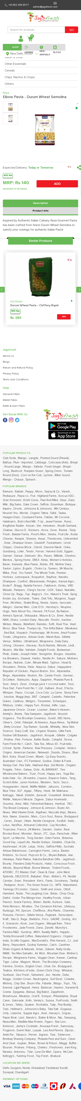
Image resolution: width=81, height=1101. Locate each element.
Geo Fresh (23, 974)
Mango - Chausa (13, 479)
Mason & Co (48, 615)
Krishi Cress (31, 500)
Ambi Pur (9, 1034)
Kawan (61, 957)
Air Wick (40, 953)
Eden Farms (53, 838)
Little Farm (65, 731)
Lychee (48, 475)
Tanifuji (74, 880)
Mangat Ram (55, 923)
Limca (56, 850)
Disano (66, 752)
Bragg (18, 585)
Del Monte (16, 301)
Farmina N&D (11, 932)
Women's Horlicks (61, 560)
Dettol (7, 897)
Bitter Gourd (62, 475)
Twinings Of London (15, 889)
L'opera (42, 778)
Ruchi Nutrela (47, 645)
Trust (32, 773)
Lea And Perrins (53, 1030)
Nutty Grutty (63, 949)
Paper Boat (10, 1017)
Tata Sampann (33, 714)
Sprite (17, 748)
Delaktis (57, 842)
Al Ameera (41, 722)
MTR (59, 885)
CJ (70, 940)
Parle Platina (23, 859)
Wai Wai (19, 649)
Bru (40, 555)
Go (20, 778)
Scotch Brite (11, 782)
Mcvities (27, 906)
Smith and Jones (51, 889)
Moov (39, 491)
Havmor (59, 987)
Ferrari (40, 551)
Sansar (19, 555)
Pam (18, 739)
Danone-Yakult (53, 547)
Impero (7, 508)
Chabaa (8, 530)
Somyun (46, 996)
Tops (66, 983)
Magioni (26, 962)
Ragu (20, 594)
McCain (68, 1051)
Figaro (49, 1021)
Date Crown (31, 504)
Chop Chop (67, 893)
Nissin (38, 833)
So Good (21, 855)
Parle (31, 667)
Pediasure (9, 496)
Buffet (73, 1043)
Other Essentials (15, 63)
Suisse (50, 1000)
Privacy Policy (11, 373)
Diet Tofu (47, 598)
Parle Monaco (12, 906)
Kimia (44, 560)
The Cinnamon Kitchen (48, 906)
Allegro (8, 607)
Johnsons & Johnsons (38, 508)
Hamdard (9, 893)
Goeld (52, 718)
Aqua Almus (57, 722)
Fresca (22, 829)
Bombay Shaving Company (20, 1039)
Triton (18, 769)
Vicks (41, 846)
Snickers (34, 530)
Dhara (15, 619)
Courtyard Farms (32, 517)
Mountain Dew (56, 953)
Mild (26, 803)
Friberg (31, 1047)
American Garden (25, 752)
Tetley (19, 1004)
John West (63, 872)
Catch (29, 744)
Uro (46, 594)
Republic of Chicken (16, 671)
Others (9, 83)
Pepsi (19, 692)
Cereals (10, 70)
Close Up (9, 594)
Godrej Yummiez (37, 944)
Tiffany (38, 790)
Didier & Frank (62, 761)
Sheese (31, 538)
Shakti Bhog (31, 602)
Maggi (63, 1043)
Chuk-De (70, 842)
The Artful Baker (53, 628)
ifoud (59, 688)
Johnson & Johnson (43, 808)
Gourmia (8, 803)
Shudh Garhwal (67, 525)
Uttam (28, 821)
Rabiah (19, 491)
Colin (28, 662)
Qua (53, 833)
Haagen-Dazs (12, 517)
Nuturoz (41, 667)
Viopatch (22, 632)
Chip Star (20, 983)
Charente (69, 910)
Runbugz (9, 910)
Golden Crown (22, 979)
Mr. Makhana (60, 790)
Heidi (47, 790)
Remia (44, 602)
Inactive (67, 619)
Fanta (49, 880)
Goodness (61, 880)
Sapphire (46, 679)
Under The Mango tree (27, 897)
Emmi (60, 615)
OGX (50, 590)
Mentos (8, 560)
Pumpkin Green (34, 471)
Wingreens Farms (25, 957)
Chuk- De (50, 966)
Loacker (42, 709)
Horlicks (8, 577)
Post (14, 573)
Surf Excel (56, 979)
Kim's (40, 880)
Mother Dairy (63, 564)
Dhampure (9, 581)
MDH (37, 932)
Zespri (18, 821)
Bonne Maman (41, 867)
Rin (41, 675)
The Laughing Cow (37, 893)
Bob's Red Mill (27, 521)
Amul (18, 803)
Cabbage (41, 462)
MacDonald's (40, 940)
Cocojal (29, 692)
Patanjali (28, 722)
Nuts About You (21, 611)
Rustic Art (63, 808)
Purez (68, 521)
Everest (8, 987)
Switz (71, 821)
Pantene (28, 748)
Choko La (40, 568)
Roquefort (38, 577)
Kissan (30, 525)
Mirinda (62, 645)
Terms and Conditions (16, 379)
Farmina (8, 966)
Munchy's (61, 927)
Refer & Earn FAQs (14, 406)
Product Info (41, 210)
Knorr (21, 885)
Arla (5, 816)
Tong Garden (35, 838)
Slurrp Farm (71, 692)
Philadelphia (61, 996)
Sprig (74, 594)
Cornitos (66, 786)
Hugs (6, 611)
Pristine (9, 739)
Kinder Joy (10, 598)
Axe (71, 855)
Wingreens (47, 641)
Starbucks (23, 679)
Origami (71, 765)
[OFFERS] (29, 47)
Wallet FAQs (10, 400)
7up (28, 594)
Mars (34, 816)
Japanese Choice (14, 709)
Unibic (19, 705)
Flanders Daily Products (28, 863)
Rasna (59, 816)
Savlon (7, 568)
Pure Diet (9, 688)
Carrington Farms (40, 850)
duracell (41, 795)
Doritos (19, 966)
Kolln (29, 1000)
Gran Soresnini (12, 500)
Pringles (52, 581)
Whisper (8, 692)
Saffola (44, 504)
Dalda (15, 654)
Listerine (16, 1013)
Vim (39, 525)
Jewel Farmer (54, 521)
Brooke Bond (11, 833)
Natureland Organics (48, 936)
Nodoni (32, 675)
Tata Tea (39, 744)
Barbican (47, 987)
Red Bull (9, 632)
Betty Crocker (13, 726)
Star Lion (60, 1021)
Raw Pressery (44, 748)
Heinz (36, 987)
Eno (53, 671)
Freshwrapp (37, 632)
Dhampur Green (23, 542)
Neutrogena (41, 979)
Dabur (52, 667)
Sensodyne (65, 915)
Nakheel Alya (41, 765)
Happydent (64, 667)
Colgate (72, 735)
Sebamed (37, 974)
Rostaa (46, 705)
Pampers (20, 590)
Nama (14, 816)
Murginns (60, 598)
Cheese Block (23, 547)
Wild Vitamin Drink (23, 812)
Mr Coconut (62, 517)
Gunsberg (9, 551)
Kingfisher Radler (14, 525)
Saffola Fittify (54, 846)
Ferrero (20, 915)
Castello (57, 696)
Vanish (66, 491)
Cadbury (18, 701)
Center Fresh (53, 675)
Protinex (19, 1047)
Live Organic (37, 923)
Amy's (15, 684)
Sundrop (26, 932)
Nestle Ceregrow (44, 821)
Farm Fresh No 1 (13, 744)
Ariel (44, 1013)
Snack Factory (23, 902)
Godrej (66, 919)
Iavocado (66, 602)
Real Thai (62, 624)
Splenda (8, 876)
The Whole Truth (44, 573)
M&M (6, 953)
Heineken (49, 525)
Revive (63, 530)
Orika (67, 547)
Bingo (7, 675)
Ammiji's (8, 714)
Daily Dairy (62, 641)
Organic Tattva (39, 513)
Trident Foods (61, 867)
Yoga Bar (69, 773)
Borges (59, 654)
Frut (33, 496)
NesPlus (17, 825)
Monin (36, 962)
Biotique (70, 504)
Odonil (38, 547)
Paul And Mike (49, 500)
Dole (37, 769)
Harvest (38, 611)
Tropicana (9, 829)
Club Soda (10, 458)
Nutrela (18, 662)
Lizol (22, 1017)
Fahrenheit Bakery (42, 803)
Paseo (48, 555)
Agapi (28, 790)
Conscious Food (64, 863)
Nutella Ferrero (33, 585)
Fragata (8, 769)
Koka (13, 756)
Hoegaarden (11, 786)
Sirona (68, 739)
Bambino (35, 919)
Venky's (39, 1000)
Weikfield (29, 624)
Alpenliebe (19, 675)
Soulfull (61, 821)
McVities (16, 602)
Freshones (56, 1047)
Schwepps (60, 701)
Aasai (42, 538)
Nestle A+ (49, 658)
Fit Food (49, 611)
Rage (24, 919)
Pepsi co (23, 496)
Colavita (69, 979)
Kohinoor (9, 1026)
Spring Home (22, 560)
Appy (35, 679)
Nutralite (70, 590)
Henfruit (60, 803)
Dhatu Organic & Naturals (19, 949)
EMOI (36, 560)
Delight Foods (46, 649)
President (29, 880)
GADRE (55, 919)
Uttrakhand (31, 641)
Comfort (23, 581)
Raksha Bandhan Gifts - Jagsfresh (54, 859)
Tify (74, 983)
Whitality (55, 726)
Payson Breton (39, 671)
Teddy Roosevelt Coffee (18, 936)
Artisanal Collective (36, 825)
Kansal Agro (67, 581)
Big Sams (16, 504)
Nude (20, 893)
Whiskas (67, 970)
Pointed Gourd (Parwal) (55, 458)
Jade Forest (27, 927)
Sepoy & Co (52, 491)
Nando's (31, 1017)
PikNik (7, 799)
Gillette (61, 735)
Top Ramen (30, 726)
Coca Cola (43, 692)
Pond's (55, 619)
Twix (53, 1034)
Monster (27, 833)
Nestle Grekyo (41, 842)
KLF (20, 790)
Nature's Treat (60, 594)
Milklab (58, 555)
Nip (60, 1017)
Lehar (15, 962)
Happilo (65, 932)
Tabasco (21, 1034)
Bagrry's (37, 594)
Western (46, 782)
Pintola (22, 667)
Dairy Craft (22, 731)
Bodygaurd (71, 816)
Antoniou (20, 1051)
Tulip (53, 1004)
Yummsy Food (25, 1056)
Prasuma (8, 915)
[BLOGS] (57, 47)
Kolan (40, 949)
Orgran (66, 1013)
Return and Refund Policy (18, 367)
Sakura (61, 658)
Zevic (24, 684)
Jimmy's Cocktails (27, 1026)
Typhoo (55, 662)
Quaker (30, 1004)
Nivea (7, 812)
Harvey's (54, 1013)
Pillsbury (8, 705)
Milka (6, 573)
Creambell (55, 795)
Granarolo (12, 923)
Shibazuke (31, 615)
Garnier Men (22, 607)
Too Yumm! (26, 573)
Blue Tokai (18, 628)
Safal (53, 513)
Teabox (8, 970)
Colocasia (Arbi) (58, 462)
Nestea (8, 1051)
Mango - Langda (28, 458)
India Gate (9, 778)
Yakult (20, 795)
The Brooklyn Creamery (31, 718)
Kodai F (8, 585)
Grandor (24, 816)
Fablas (48, 517)
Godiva (47, 761)
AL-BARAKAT (50, 769)
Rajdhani (41, 812)
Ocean (31, 709)
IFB (52, 564)
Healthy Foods (52, 897)
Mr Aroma (53, 632)
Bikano (72, 812)
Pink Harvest (58, 940)
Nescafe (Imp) (57, 812)
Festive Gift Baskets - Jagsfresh (23, 735)
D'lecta (69, 688)
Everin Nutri (24, 1030)
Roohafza (42, 1004)
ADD (57, 183)
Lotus (6, 825)
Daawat (26, 658)
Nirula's (8, 649)
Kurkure (58, 902)
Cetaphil (44, 696)
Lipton (17, 568)
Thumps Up (34, 628)
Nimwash (44, 752)
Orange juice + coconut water (48, 684)
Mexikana (71, 628)
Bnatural (55, 1056)
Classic (35, 889)
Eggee (68, 551)
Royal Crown (26, 756)
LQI (41, 688)
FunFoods (63, 1000)
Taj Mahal (72, 722)
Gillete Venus (35, 915)
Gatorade (18, 1000)
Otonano (19, 645)
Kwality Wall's (50, 932)
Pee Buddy (65, 1004)
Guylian (22, 1043)
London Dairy (28, 619)
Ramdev (42, 624)
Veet (73, 624)
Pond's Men (39, 534)
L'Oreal (7, 748)
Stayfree (51, 577)
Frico (45, 919)
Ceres (8, 821)
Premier (62, 573)
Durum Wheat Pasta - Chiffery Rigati (34, 305)
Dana (40, 927)
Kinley (62, 585)
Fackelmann (54, 542)
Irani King (71, 1047)
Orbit (17, 722)
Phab (6, 654)
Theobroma (54, 538)
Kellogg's (9, 1056)
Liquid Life (24, 842)
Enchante (24, 598)
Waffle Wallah (38, 786)
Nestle (56, 974)
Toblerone (64, 1034)
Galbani (50, 688)
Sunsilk (44, 726)
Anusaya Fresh (49, 1026)
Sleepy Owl (10, 765)
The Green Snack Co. (40, 885)
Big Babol (43, 992)
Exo (32, 731)
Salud (59, 590)
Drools (18, 508)
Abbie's (56, 876)
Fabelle (47, 983)
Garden (47, 829)
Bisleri (38, 902)
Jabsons (54, 786)
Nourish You (10, 513)
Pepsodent (18, 944)
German (68, 675)
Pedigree (10, 885)
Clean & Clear (46, 872)
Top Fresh (42, 1056)
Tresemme (44, 701)
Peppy (29, 491)
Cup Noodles (58, 825)
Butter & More (48, 1017)
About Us (8, 356)
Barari (7, 564)
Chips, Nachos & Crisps (20, 77)
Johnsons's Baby (35, 1009)
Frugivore (9, 1030)
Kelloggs (9, 795)
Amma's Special (13, 615)
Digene (39, 799)
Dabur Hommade (56, 799)
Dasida (55, 752)
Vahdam (30, 649)
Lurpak (37, 1030)
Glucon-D (21, 530)
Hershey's (52, 607)
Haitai (48, 863)
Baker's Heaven (60, 709)
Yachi (56, 782)
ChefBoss (39, 910)
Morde (24, 513)
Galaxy (27, 769)
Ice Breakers (11, 658)
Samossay (67, 1026)
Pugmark (51, 915)
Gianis (54, 602)
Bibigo (57, 983)
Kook (24, 923)
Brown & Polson (47, 1043)
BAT (35, 696)
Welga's (31, 701)
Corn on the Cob (31, 475)
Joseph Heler (29, 654)
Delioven (31, 555)
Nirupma (66, 607)
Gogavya (66, 1009)
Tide (30, 1051)
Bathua (7, 462)
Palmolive (70, 696)
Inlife (55, 705)
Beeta (19, 714)
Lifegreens (20, 637)
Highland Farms (47, 496)
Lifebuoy (70, 906)
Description (40, 203)
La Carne (57, 692)
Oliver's (8, 722)
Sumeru (53, 568)
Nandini (64, 577)
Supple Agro (31, 1013)
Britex (32, 1043)
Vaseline (71, 654)
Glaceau (31, 645)
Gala (67, 902)
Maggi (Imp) (23, 696)
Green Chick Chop (48, 970)
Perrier (33, 1034)
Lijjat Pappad (22, 987)
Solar (7, 542)
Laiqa (32, 846)
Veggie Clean (46, 957)
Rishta (44, 564)
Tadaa (62, 513)
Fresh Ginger (53, 466)
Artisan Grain (36, 637)
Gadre (58, 829)
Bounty (7, 863)
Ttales (36, 598)
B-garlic (28, 568)
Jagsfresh (50, 714)
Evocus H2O (67, 496)
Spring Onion (53, 471)
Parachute (63, 833)
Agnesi (44, 1034)
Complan (60, 748)
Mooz (7, 628)
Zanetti (49, 927)
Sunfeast (9, 974)
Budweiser (64, 649)
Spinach (30, 479)
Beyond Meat (22, 867)
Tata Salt (53, 1009)
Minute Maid (41, 662)
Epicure (26, 910)
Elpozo (69, 1030)
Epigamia (19, 992)
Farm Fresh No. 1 (26, 688)
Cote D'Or (38, 607)
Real (67, 829)
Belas (54, 893)
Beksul (31, 992)
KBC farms (64, 718)
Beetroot (17, 471)
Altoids (7, 867)
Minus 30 (52, 744)
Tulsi (6, 1009)
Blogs (6, 362)
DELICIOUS (22, 876)
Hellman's (17, 1009)
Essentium (57, 504)
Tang (72, 778)
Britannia (68, 795)
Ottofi (67, 889)
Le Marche (19, 838)
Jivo (48, 974)
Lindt (71, 645)
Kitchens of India (24, 970)
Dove (54, 530)
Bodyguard (65, 966)
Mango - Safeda (33, 466)
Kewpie (20, 538)
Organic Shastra (46, 731)
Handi (25, 786)
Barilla (47, 902)
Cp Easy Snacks (56, 756)
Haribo (36, 658)
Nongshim (46, 654)
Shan (46, 876)
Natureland (70, 885)
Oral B (36, 996)
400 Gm (8, 175)
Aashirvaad (10, 846)
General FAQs (11, 394)
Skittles (18, 641)
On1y (6, 1013)
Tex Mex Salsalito (22, 953)
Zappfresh (58, 992)
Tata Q (15, 919)
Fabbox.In (50, 585)
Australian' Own (13, 761)
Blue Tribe (9, 790)
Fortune (27, 739)
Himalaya (9, 859)
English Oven (34, 966)
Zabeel (50, 949)
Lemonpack (22, 577)
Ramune (8, 491)
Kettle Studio (42, 739)
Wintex (7, 624)
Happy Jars (54, 773)
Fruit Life (63, 534)
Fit (65, 876)
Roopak (50, 735)
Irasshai (9, 696)
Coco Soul (46, 816)
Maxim (40, 756)
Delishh (30, 795)
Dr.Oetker (9, 679)
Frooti (42, 773)
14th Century (62, 508)
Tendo (30, 551)
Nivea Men (10, 1021)
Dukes (7, 701)
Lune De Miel (43, 1051)
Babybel (36, 876)
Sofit (52, 624)
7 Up (40, 521)
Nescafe (44, 619)
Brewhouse (10, 996)
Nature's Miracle (22, 799)
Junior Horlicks (29, 782)
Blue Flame (31, 564)
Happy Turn (32, 705)
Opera (57, 1051)
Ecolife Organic (21, 940)
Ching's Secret (36, 590)
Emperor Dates (58, 778)
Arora (45, 530)
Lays (63, 705)
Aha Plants (54, 910)
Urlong (7, 645)
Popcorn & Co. (38, 855)
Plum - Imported (23, 462)
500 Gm (15, 311)
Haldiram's (9, 521)
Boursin (8, 1047)
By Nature (63, 611)
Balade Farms (21, 534)
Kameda (17, 564)
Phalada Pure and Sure (52, 1039)
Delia (66, 974)
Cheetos (70, 555)
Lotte (21, 551)
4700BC (8, 872)
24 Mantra (34, 829)
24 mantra (29, 778)
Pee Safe (25, 765)
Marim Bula (53, 637)
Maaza (17, 624)
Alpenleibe (64, 671)
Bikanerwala (37, 581)
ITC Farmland (32, 761)
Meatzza (24, 996)
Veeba (52, 534)
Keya (63, 500)
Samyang (70, 1017)
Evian (18, 880)
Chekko (42, 1047)
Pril (18, 910)
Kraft (6, 919)
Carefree (65, 944)
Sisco (65, 782)
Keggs (7, 979)
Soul (71, 684)
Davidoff (39, 542)
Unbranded (71, 538)
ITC (46, 833)
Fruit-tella (66, 744)
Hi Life (23, 846)
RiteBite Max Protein (31, 1021)
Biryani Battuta (58, 855)
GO (72, 30)
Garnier (8, 555)
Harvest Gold (54, 551)
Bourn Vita (34, 983)
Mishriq (8, 983)
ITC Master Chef (25, 872)
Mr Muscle (66, 568)
